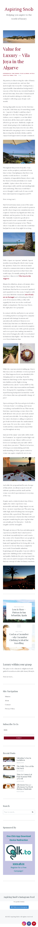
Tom (19, 75)
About (7, 701)
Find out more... (8, 677)
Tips (15, 75)
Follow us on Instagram (20, 907)
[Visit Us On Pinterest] (33, 925)
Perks (11, 75)
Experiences (7, 73)
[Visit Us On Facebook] (28, 925)
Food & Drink (24, 73)
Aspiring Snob (19, 9)
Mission (7, 696)
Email (6, 730)
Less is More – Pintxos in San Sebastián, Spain (19, 612)
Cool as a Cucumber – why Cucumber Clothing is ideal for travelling (19, 639)
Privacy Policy (10, 709)
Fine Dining (15, 73)
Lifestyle (6, 75)
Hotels (32, 73)
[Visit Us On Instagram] (23, 925)
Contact (8, 705)
